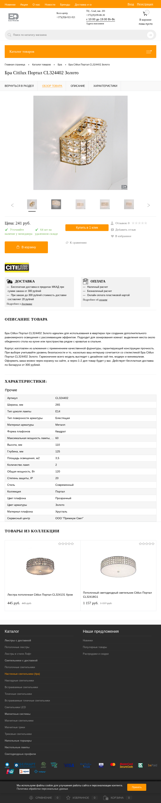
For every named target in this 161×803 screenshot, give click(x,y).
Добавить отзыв (125, 229)
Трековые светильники (18, 733)
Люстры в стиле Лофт (18, 653)
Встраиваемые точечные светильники (27, 700)
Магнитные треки (15, 727)
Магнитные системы (17, 713)
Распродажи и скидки (96, 653)
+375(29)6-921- (64, 17)
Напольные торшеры (18, 740)
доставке (27, 303)
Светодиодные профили (20, 754)
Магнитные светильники (19, 720)
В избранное (123, 236)
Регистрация (145, 4)
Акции (24, 4)
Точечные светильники (18, 693)
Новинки (10, 4)
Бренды (65, 4)
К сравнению (78, 242)
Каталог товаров (21, 51)
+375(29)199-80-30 (95, 15)
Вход (131, 4)
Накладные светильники (19, 680)
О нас (36, 4)
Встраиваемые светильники (21, 687)
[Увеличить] (80, 143)
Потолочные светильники (20, 667)
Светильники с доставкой (21, 660)
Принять (137, 787)
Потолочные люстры (17, 647)
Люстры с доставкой (18, 640)
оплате (103, 299)
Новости (50, 4)
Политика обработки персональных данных (42, 788)
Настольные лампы (17, 747)
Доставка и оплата (87, 4)
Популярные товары (95, 647)
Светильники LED (15, 707)
